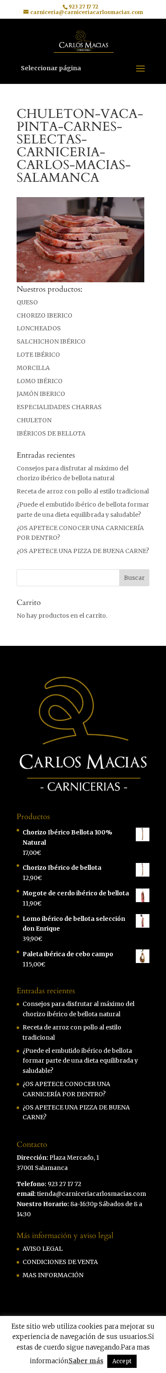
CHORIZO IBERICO (44, 315)
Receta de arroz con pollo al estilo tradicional (83, 491)
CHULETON (34, 420)
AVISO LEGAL (43, 1249)
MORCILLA (33, 368)
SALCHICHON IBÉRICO (51, 341)
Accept (122, 1361)
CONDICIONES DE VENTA (60, 1262)
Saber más (86, 1361)
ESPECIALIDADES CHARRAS (59, 407)
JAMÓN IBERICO (41, 394)
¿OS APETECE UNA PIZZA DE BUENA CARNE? (83, 551)
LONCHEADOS (39, 328)
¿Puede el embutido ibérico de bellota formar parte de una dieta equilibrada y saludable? (80, 1061)
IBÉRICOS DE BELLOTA (51, 433)
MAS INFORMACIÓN (53, 1275)
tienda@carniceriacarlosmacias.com (91, 1194)
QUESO (27, 302)
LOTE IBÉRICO (38, 354)
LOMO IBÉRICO (40, 381)
